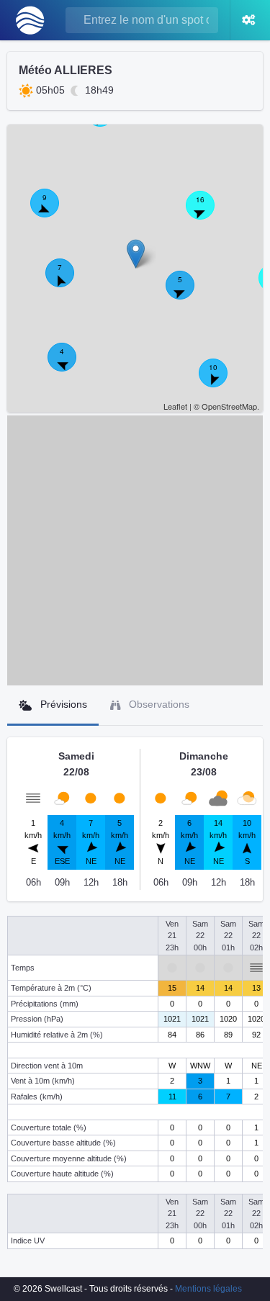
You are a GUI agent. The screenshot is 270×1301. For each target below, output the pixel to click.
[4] (70, 365)
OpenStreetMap (229, 406)
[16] (208, 213)
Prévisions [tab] (62, 704)
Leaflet (175, 406)
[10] (221, 381)
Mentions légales (208, 1288)
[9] (52, 211)
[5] (188, 293)
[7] (67, 280)
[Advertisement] (135, 550)
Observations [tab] (157, 704)
